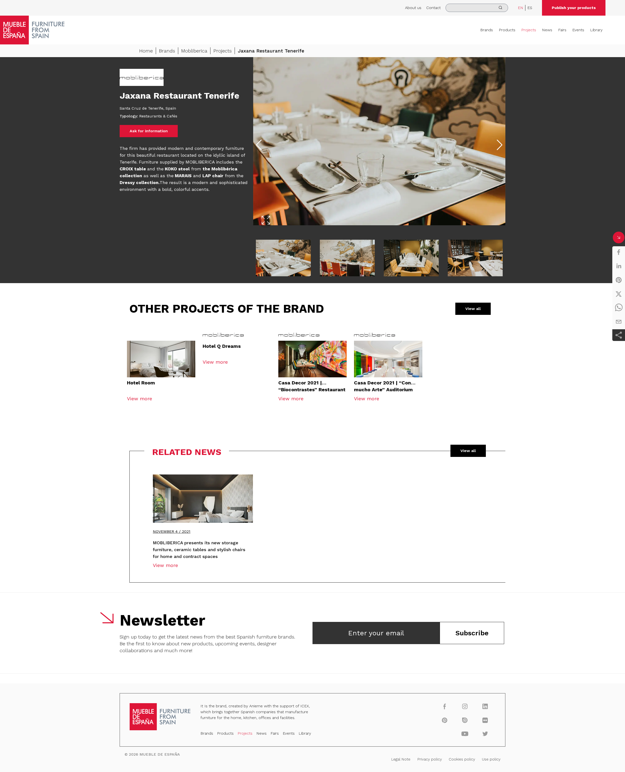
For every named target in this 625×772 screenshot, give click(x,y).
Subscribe (472, 633)
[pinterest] (619, 280)
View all (473, 308)
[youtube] (465, 734)
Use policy (491, 759)
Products (507, 30)
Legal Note (400, 759)
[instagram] (465, 706)
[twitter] (619, 294)
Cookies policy (462, 759)
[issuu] (465, 720)
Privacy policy (429, 759)
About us (413, 7)
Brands (486, 30)
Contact (433, 7)
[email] (619, 322)
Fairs (562, 30)
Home (146, 51)
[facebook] (619, 252)
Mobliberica (194, 51)
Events (578, 30)
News (547, 30)
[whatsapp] (619, 308)
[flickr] (485, 720)
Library (596, 30)
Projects (528, 30)
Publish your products (574, 7)
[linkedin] (619, 266)
